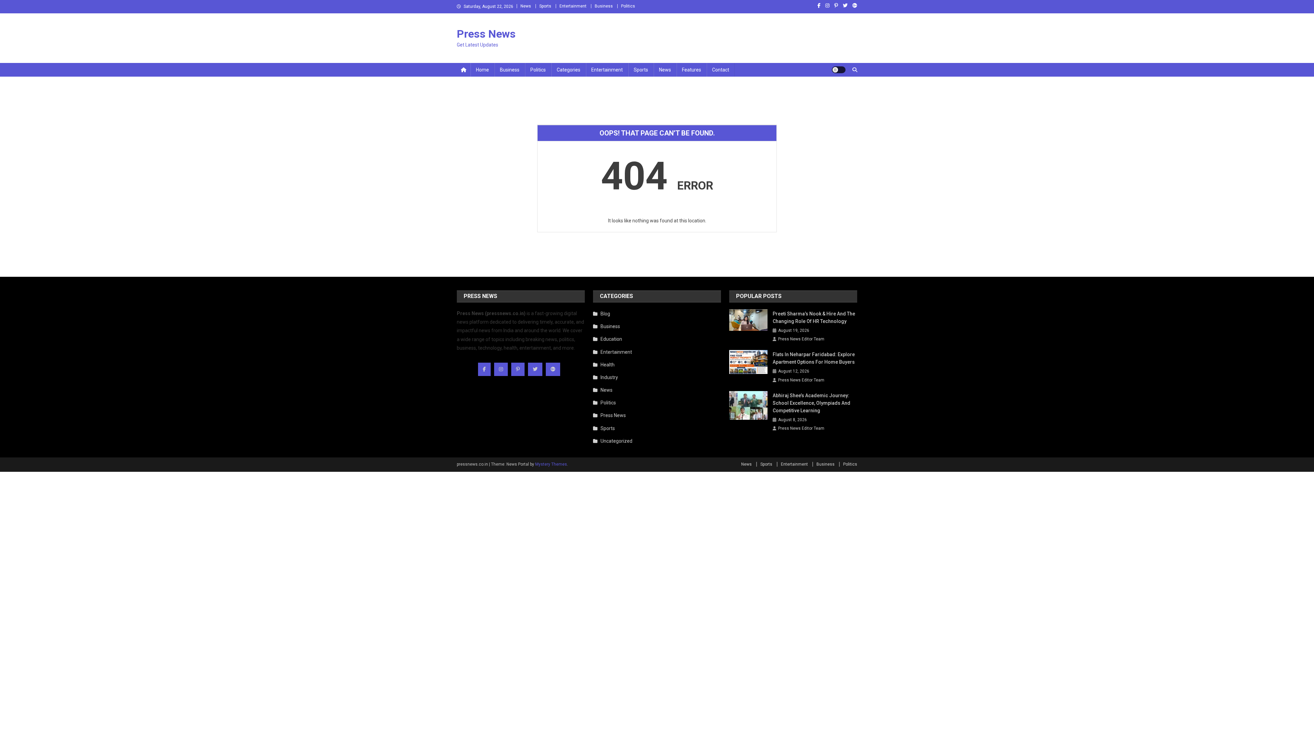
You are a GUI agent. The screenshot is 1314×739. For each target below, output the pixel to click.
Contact (720, 70)
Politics (628, 6)
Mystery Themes (551, 464)
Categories (568, 70)
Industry (609, 377)
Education (611, 339)
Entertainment (573, 6)
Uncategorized (616, 441)
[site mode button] (839, 69)
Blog (605, 313)
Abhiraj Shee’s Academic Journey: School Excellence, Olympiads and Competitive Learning (811, 403)
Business (604, 6)
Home (482, 70)
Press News (486, 33)
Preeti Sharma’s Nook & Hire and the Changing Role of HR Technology (814, 317)
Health (608, 364)
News (525, 6)
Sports (545, 6)
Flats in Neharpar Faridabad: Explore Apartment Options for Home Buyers (814, 358)
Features (691, 70)
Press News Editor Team (801, 339)
